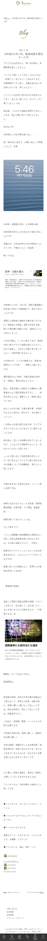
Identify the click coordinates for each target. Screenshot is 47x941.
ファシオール (11, 864)
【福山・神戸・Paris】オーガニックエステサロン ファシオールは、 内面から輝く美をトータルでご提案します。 (23, 931)
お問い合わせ (12, 909)
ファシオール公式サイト (11, 861)
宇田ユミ (7, 18)
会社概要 (10, 912)
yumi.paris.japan (12, 855)
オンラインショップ (10, 871)
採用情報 (10, 915)
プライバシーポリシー (15, 918)
